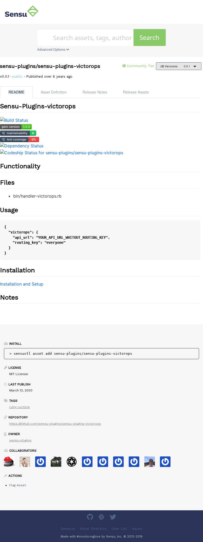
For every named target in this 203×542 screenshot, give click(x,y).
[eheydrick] (42, 463)
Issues (137, 529)
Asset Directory (93, 529)
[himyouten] (89, 463)
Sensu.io (68, 529)
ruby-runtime (19, 407)
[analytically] (136, 463)
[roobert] (58, 463)
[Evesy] (120, 463)
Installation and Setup (21, 284)
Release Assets (136, 92)
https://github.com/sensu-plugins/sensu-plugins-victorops (55, 424)
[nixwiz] (151, 463)
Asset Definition (54, 92)
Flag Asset (17, 485)
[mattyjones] (105, 463)
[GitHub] (90, 517)
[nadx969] (167, 463)
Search (149, 37)
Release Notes (94, 92)
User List (119, 529)
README (16, 92)
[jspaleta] (11, 463)
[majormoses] (73, 463)
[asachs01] (27, 463)
